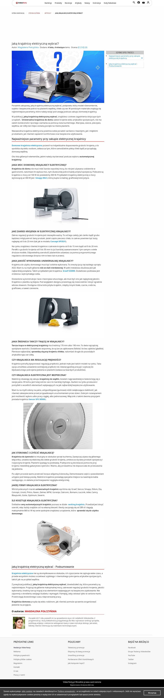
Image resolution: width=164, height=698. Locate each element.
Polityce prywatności (66, 691)
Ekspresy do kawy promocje (79, 651)
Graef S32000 (69, 271)
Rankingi (48, 3)
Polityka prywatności (22, 655)
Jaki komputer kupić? (76, 663)
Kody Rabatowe (110, 3)
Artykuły (78, 3)
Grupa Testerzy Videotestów (139, 651)
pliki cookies (27, 691)
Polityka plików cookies (23, 659)
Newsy (87, 3)
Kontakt (17, 667)
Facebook (132, 647)
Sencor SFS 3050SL (37, 399)
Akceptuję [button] (152, 693)
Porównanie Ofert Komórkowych (81, 659)
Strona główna (34, 13)
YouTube (131, 655)
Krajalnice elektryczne (22, 573)
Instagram (132, 663)
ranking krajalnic (76, 504)
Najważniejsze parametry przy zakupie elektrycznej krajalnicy (124, 57)
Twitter (131, 659)
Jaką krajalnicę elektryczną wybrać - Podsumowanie (123, 65)
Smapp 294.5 (41, 178)
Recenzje (68, 3)
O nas (16, 671)
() (81, 47)
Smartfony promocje (76, 655)
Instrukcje (97, 3)
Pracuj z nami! (19, 675)
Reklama (17, 651)
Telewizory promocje (76, 647)
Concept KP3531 (58, 241)
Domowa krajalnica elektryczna (27, 145)
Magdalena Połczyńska (28, 47)
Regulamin (18, 663)
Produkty (58, 3)
